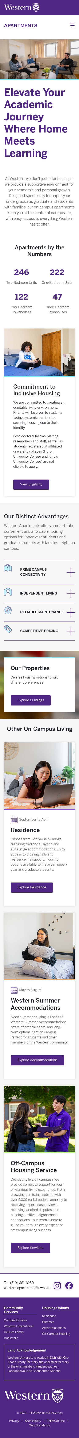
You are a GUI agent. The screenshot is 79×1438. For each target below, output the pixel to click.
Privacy (14, 1421)
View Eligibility (31, 484)
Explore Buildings (30, 700)
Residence (49, 1316)
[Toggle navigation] (72, 25)
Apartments (20, 25)
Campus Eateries (15, 1320)
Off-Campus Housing (56, 1334)
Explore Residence (31, 887)
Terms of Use (56, 1421)
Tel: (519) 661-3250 (19, 1283)
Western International (18, 1326)
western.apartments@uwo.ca (26, 1288)
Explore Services (30, 1248)
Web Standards (39, 1425)
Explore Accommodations (37, 1060)
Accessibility (33, 1421)
